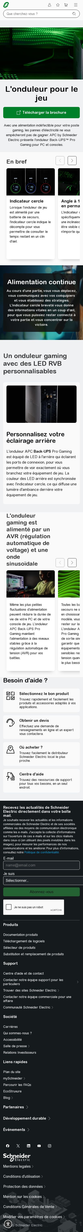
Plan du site (11, 1072)
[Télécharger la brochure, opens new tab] (41, 112)
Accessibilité (12, 1040)
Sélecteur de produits (19, 948)
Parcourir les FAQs (17, 1085)
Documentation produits (20, 935)
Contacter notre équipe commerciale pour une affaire (37, 999)
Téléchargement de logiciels (24, 941)
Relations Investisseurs (19, 1052)
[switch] (8, 1224)
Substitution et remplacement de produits (33, 954)
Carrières (10, 1027)
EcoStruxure (12, 1091)
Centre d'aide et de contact (23, 973)
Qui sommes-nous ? (17, 1033)
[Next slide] (72, 160)
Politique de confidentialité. (41, 852)
